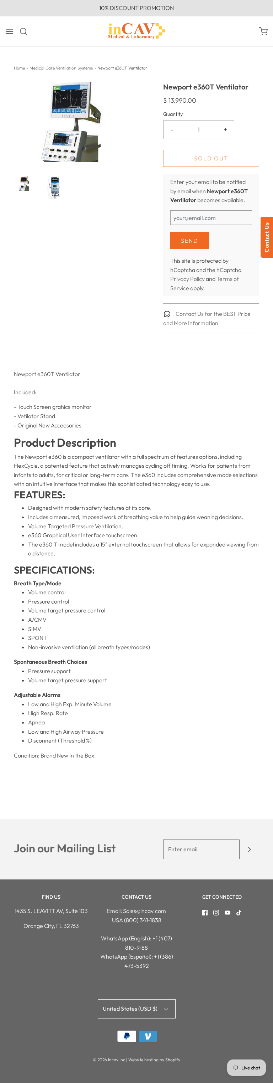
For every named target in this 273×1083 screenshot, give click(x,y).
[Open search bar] (26, 31)
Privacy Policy (187, 278)
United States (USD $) (131, 1008)
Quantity (173, 114)
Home (19, 68)
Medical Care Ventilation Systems (61, 68)
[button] (25, 183)
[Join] (249, 849)
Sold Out (211, 158)
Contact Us (267, 237)
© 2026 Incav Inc (109, 1059)
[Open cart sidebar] (263, 31)
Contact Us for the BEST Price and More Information (207, 318)
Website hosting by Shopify (154, 1059)
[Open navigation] (9, 31)
